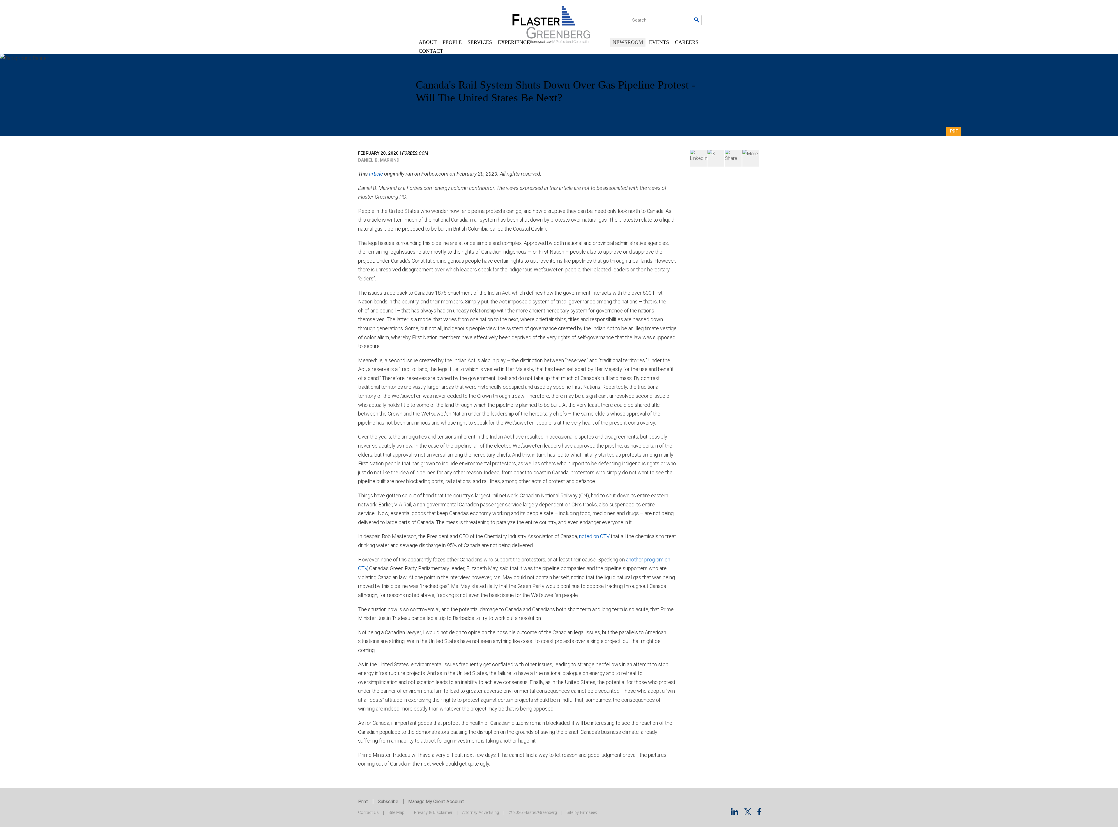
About (428, 42)
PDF (954, 131)
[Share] (750, 158)
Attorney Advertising (480, 812)
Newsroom (628, 42)
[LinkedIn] (698, 158)
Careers (686, 42)
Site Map (396, 812)
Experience (514, 42)
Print (363, 801)
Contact (431, 51)
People (452, 42)
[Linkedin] (734, 813)
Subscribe (388, 801)
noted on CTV (594, 536)
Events (659, 42)
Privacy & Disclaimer (433, 812)
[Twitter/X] (747, 813)
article (376, 174)
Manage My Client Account (436, 801)
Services (480, 42)
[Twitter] (715, 158)
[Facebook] (733, 158)
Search (639, 20)
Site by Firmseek (582, 812)
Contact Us (368, 812)
